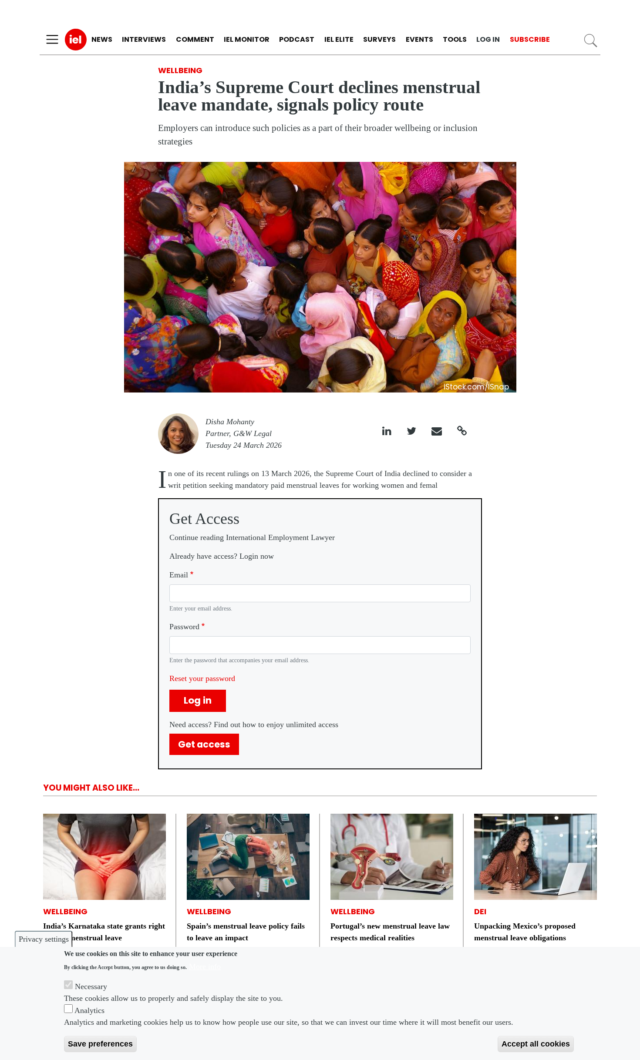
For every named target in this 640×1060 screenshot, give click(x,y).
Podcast (296, 39)
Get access (204, 744)
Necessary (91, 986)
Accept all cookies (536, 1044)
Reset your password (202, 678)
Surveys (379, 39)
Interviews (144, 39)
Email (178, 574)
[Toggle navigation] (52, 39)
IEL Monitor (246, 39)
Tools (455, 39)
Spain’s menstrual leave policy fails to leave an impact (246, 932)
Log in (488, 39)
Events (419, 39)
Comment (195, 39)
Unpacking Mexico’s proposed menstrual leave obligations (525, 932)
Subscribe (530, 39)
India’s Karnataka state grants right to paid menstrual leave (104, 932)
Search (590, 40)
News (101, 39)
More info (205, 966)
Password (184, 626)
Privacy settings (44, 939)
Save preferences (100, 1044)
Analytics (89, 1010)
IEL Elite (339, 39)
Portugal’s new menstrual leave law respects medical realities (390, 932)
